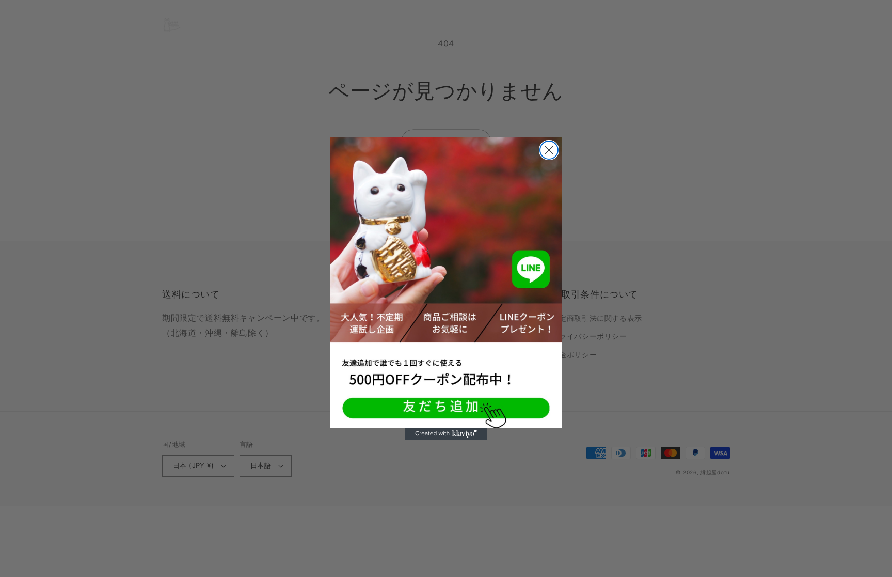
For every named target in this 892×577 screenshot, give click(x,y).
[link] (446, 282)
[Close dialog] (549, 150)
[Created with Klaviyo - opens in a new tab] (446, 434)
